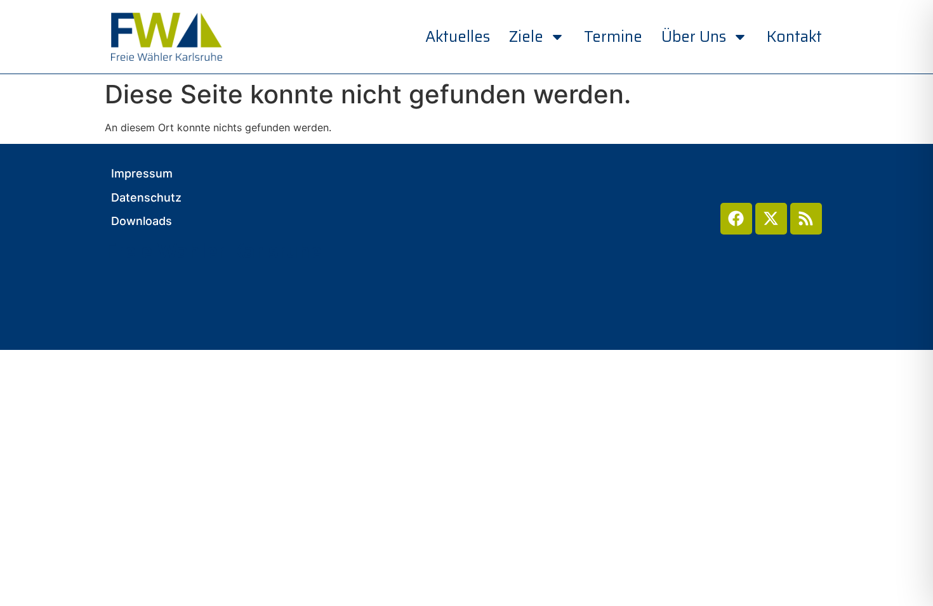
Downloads (141, 221)
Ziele (526, 37)
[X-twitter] (771, 219)
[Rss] (806, 219)
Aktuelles (457, 37)
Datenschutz (146, 197)
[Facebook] (736, 219)
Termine (613, 37)
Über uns (693, 37)
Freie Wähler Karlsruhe (213, 251)
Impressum (142, 173)
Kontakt (794, 37)
